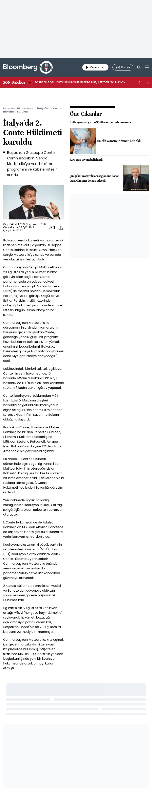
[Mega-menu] (147, 67)
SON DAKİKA (14, 82)
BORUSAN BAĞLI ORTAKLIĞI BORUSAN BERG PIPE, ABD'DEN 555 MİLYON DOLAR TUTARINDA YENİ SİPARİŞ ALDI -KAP (80, 82)
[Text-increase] (52, 227)
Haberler (29, 108)
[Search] (139, 67)
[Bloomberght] (28, 67)
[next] (148, 82)
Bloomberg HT (11, 108)
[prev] (139, 82)
